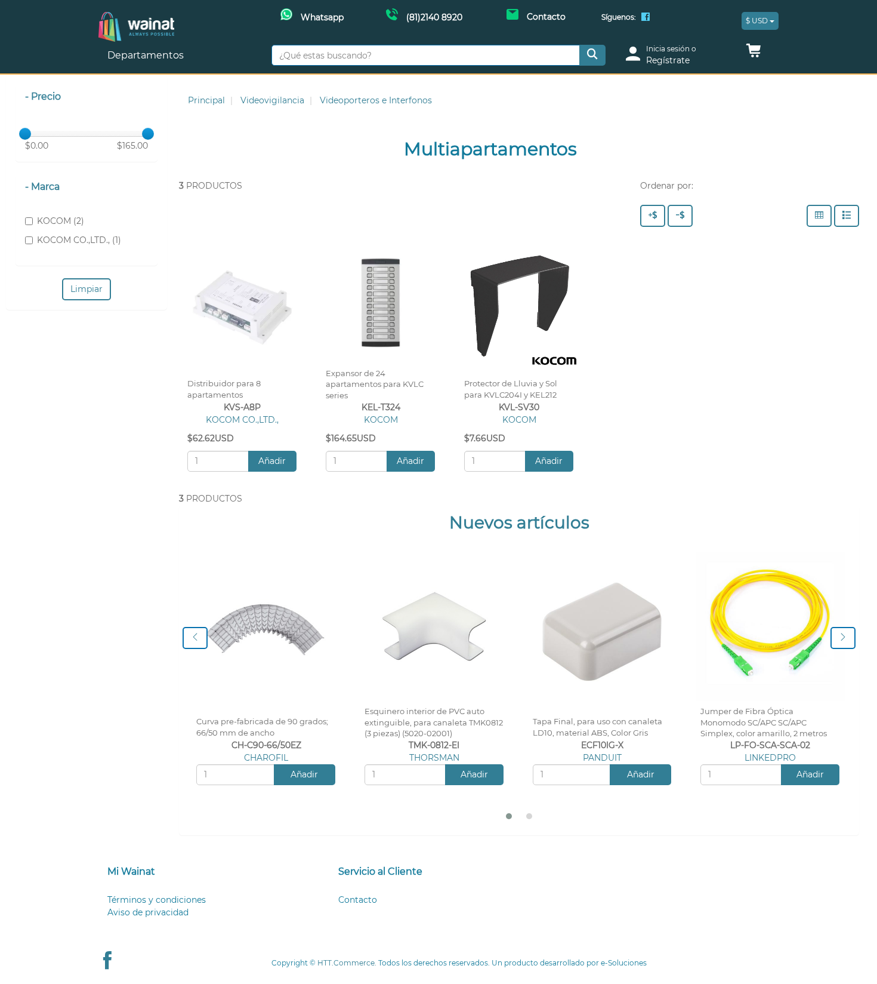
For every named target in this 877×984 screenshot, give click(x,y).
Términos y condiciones (156, 899)
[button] (753, 53)
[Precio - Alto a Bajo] (652, 216)
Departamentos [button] (146, 55)
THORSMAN (434, 757)
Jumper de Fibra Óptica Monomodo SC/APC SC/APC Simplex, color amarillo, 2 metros (763, 723)
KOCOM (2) (60, 221)
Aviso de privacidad (148, 912)
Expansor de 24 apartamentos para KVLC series (375, 385)
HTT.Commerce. (346, 962)
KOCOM (381, 419)
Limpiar (86, 289)
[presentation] (195, 638)
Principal (206, 100)
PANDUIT (602, 757)
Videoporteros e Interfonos (376, 100)
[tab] (207, 872)
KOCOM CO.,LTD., (242, 419)
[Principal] (136, 18)
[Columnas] (819, 216)
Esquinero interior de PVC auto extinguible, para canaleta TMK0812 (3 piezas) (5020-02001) (434, 723)
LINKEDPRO (770, 757)
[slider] (25, 134)
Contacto (357, 899)
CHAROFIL (266, 757)
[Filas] (846, 216)
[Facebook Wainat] (645, 18)
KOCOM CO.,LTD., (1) (79, 240)
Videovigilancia (272, 100)
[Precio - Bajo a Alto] (680, 216)
